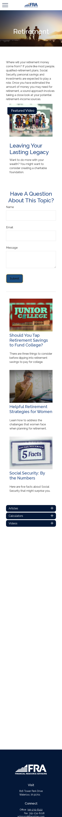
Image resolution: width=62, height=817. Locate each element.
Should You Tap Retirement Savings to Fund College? (28, 340)
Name (10, 207)
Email (9, 227)
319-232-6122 (35, 809)
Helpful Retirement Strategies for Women (30, 409)
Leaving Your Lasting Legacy (29, 148)
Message (12, 247)
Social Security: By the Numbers (27, 475)
